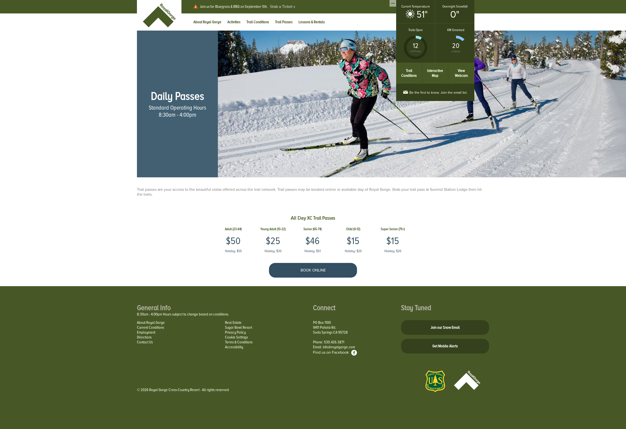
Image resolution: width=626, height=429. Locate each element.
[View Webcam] (461, 65)
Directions (144, 337)
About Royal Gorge (151, 322)
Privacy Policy (235, 332)
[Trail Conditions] (409, 65)
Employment (146, 332)
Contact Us (145, 342)
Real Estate (233, 322)
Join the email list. (438, 92)
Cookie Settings (236, 337)
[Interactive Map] (435, 65)
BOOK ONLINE (313, 270)
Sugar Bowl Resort (238, 327)
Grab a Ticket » (282, 6)
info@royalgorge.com (339, 347)
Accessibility (234, 347)
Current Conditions (150, 327)
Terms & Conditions (239, 342)
